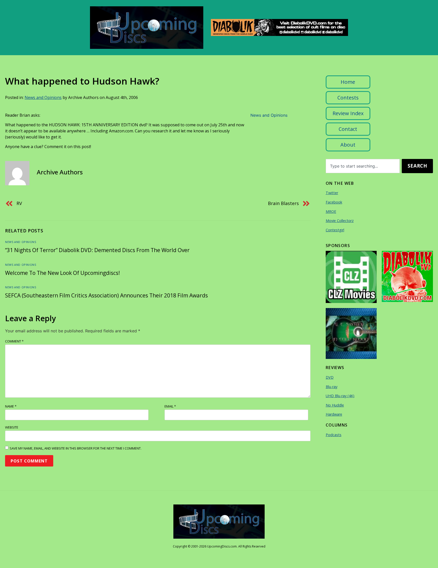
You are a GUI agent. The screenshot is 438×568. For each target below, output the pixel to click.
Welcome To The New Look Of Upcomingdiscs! (62, 272)
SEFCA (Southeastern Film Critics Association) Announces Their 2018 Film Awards (106, 295)
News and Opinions (43, 97)
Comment (14, 341)
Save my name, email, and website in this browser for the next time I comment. (75, 448)
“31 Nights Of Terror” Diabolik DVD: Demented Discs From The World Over (97, 250)
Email (170, 406)
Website (11, 427)
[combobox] (363, 166)
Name (10, 406)
